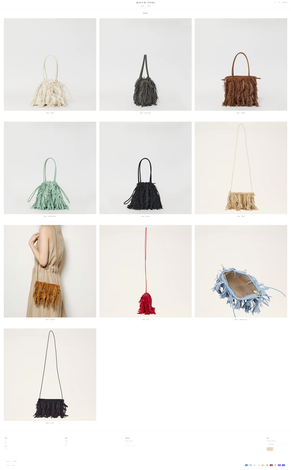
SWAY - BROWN (241, 113)
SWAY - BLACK (145, 216)
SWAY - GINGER (50, 319)
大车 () (285, 2)
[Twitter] (128, 445)
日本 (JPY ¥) (8, 461)
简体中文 (15, 461)
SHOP (142, 6)
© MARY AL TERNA (10, 465)
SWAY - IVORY (50, 113)
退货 (5, 444)
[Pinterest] (134, 445)
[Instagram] (131, 445)
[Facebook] (125, 445)
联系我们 (6, 446)
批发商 (66, 444)
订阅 (270, 449)
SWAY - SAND (241, 216)
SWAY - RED (145, 319)
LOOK (148, 6)
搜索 (279, 2)
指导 (65, 442)
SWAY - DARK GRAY (145, 113)
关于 (65, 446)
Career (6, 448)
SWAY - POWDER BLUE (241, 319)
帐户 (276, 2)
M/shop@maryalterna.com (128, 442)
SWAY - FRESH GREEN (50, 216)
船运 (5, 442)
